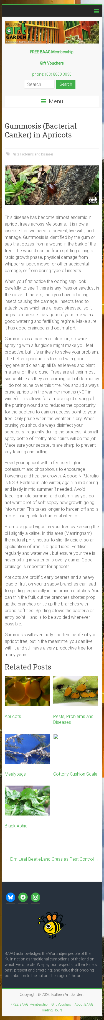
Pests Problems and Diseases (33, 154)
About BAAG (84, 1004)
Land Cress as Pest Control (70, 859)
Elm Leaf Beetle (23, 859)
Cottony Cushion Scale (75, 774)
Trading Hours (51, 1010)
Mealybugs (15, 774)
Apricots (13, 716)
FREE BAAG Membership (29, 1004)
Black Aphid (16, 826)
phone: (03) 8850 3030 (52, 74)
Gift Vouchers (61, 1004)
